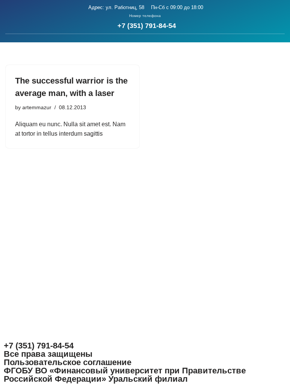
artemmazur (36, 107)
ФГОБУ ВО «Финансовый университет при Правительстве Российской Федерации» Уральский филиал (125, 375)
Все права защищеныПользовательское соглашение (67, 358)
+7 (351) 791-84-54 (146, 25)
